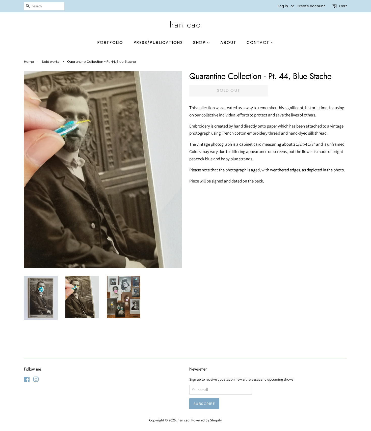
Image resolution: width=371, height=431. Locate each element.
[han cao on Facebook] (27, 380)
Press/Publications (158, 42)
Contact (259, 42)
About (228, 42)
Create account (311, 6)
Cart (343, 6)
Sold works (50, 61)
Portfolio (110, 42)
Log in (283, 6)
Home (29, 61)
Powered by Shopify (206, 420)
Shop (200, 42)
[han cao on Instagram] (36, 380)
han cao (185, 24)
